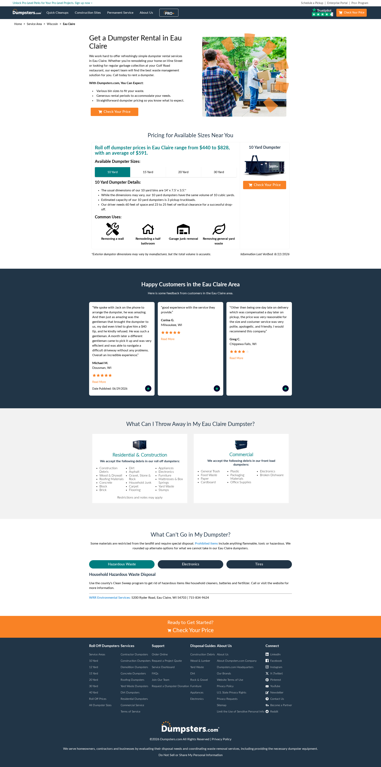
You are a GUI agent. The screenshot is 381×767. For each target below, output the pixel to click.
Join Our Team (160, 680)
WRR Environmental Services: (110, 597)
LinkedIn (275, 654)
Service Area (34, 24)
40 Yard (93, 692)
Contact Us (277, 699)
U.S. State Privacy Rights (231, 692)
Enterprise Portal (337, 3)
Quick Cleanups (59, 15)
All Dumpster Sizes (100, 705)
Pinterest (275, 680)
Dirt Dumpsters (130, 692)
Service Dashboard (163, 667)
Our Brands (224, 673)
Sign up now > (83, 3)
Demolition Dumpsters (134, 667)
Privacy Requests (227, 699)
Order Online (160, 654)
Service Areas (97, 654)
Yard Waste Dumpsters (134, 686)
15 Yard (93, 673)
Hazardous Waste (122, 564)
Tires (259, 564)
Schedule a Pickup (312, 3)
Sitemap (221, 705)
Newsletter (276, 692)
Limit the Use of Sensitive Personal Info (240, 711)
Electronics (190, 564)
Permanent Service (122, 15)
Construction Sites (89, 15)
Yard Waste (197, 667)
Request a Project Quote (167, 661)
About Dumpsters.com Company (237, 661)
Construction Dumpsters (136, 661)
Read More (99, 382)
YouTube (275, 686)
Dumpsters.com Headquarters (235, 667)
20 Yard (93, 680)
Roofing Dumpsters (132, 680)
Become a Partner (281, 705)
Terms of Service (130, 711)
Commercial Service (132, 705)
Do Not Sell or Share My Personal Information (191, 755)
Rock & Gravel (199, 680)
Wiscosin (52, 24)
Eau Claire (69, 24)
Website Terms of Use (230, 680)
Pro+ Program (359, 3)
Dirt (192, 673)
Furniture (195, 686)
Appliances (196, 692)
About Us (148, 15)
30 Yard (93, 686)
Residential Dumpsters (134, 699)
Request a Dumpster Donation (170, 686)
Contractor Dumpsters (134, 654)
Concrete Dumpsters (133, 673)
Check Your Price (354, 12)
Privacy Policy (225, 686)
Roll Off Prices (97, 699)
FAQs (155, 673)
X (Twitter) (276, 673)
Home (18, 24)
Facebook (276, 661)
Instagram (276, 667)
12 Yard (93, 667)
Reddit (274, 711)
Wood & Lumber (200, 661)
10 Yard (93, 661)
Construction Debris (202, 654)
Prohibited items (206, 543)
